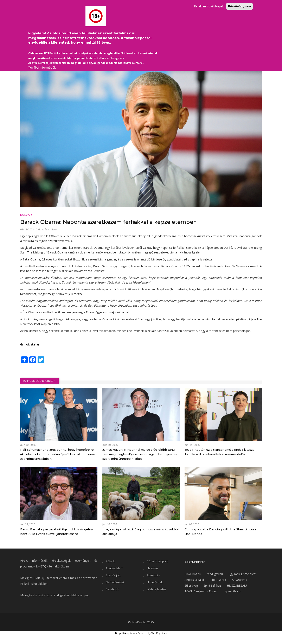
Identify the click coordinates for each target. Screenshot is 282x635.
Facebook (112, 589)
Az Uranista (239, 580)
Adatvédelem (114, 568)
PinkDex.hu (139, 622)
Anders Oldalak (195, 580)
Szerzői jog (113, 575)
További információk (42, 67)
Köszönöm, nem (239, 6)
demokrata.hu (29, 344)
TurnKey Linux (159, 633)
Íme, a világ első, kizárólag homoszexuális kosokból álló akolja (140, 532)
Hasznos (152, 568)
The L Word (218, 580)
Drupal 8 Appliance (125, 633)
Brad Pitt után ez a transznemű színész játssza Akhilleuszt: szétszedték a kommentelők (219, 452)
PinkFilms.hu (28, 584)
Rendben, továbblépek (209, 6)
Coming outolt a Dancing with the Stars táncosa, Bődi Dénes (221, 532)
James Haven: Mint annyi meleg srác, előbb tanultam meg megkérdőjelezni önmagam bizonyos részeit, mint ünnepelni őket (139, 454)
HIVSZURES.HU (237, 585)
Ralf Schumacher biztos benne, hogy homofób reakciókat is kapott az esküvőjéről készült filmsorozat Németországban (57, 454)
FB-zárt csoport (157, 561)
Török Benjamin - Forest (201, 591)
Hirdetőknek (155, 582)
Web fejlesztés (156, 589)
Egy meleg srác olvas (243, 574)
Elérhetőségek (115, 582)
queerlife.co (233, 591)
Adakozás (153, 575)
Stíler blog (191, 585)
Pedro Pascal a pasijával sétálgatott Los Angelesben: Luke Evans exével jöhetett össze (57, 532)
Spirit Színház (212, 585)
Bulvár (26, 214)
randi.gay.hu (61, 595)
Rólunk (110, 561)
